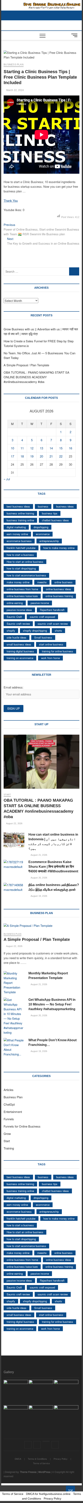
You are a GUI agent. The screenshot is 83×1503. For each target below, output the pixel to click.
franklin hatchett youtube (21, 548)
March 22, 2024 (14, 90)
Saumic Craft (14, 617)
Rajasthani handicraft (52, 610)
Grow (7, 1133)
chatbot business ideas (55, 520)
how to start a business (20, 555)
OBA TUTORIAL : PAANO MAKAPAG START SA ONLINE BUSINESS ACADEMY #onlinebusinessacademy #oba (36, 377)
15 (60, 448)
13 (41, 448)
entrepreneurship (49, 541)
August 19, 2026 (38, 896)
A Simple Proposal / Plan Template (26, 365)
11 (22, 448)
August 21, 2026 (38, 855)
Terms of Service (41, 1463)
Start (7, 794)
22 (60, 456)
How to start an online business (25, 562)
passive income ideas (19, 610)
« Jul (7, 479)
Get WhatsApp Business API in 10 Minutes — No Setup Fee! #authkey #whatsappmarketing (52, 1004)
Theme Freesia (28, 1472)
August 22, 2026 (13, 823)
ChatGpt (9, 1104)
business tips (49, 513)
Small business (43, 637)
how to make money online (59, 548)
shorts (58, 630)
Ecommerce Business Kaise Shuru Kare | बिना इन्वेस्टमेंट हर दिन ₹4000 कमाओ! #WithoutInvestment (53, 866)
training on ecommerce (20, 658)
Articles (8, 1090)
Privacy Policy (60, 1458)
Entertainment (13, 1111)
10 (12, 448)
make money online (18, 582)
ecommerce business (19, 541)
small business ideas (19, 644)
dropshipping (41, 527)
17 (12, 456)
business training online (20, 520)
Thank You (11, 200)
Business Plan (14, 64)
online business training (59, 596)
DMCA (18, 1458)
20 (41, 456)
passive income (40, 603)
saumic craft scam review (53, 624)
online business (63, 582)
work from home (50, 658)
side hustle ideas (16, 637)
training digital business (20, 651)
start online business (51, 644)
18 (22, 456)
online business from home (22, 589)
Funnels (9, 1119)
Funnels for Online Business (22, 1126)
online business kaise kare (22, 596)
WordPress (44, 1472)
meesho (42, 582)
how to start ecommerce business (26, 575)
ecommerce (43, 534)
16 (70, 448)
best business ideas (18, 506)
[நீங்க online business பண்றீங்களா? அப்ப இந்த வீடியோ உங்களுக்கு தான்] (14, 887)
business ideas (65, 506)
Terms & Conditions (37, 1458)
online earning (15, 603)
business (43, 506)
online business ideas (58, 589)
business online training (20, 513)
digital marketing (16, 527)
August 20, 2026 (38, 877)
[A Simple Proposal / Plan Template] (41, 925)
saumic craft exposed (42, 617)
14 (51, 448)
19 (31, 456)
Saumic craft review (18, 624)
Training (9, 1148)
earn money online (17, 534)
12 (31, 448)
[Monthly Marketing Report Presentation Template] (14, 982)
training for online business (57, 651)
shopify (11, 630)
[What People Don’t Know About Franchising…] (14, 1047)
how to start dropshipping (21, 568)
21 (51, 456)
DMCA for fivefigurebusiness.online (48, 1493)
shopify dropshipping (35, 630)
